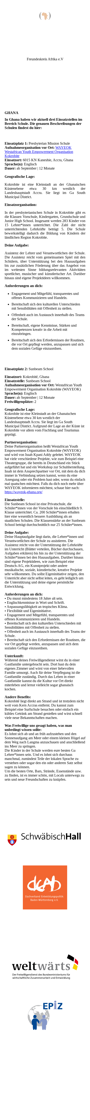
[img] (45, 17)
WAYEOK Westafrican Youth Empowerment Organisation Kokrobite (39, 152)
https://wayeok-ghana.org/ (23, 492)
